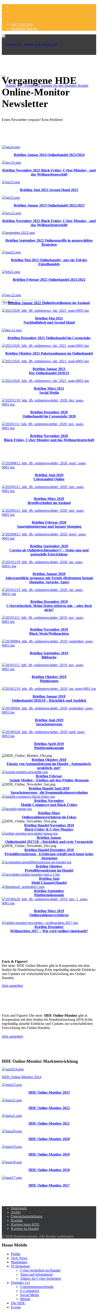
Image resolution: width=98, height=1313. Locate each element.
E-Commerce (29, 175)
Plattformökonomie (49, 895)
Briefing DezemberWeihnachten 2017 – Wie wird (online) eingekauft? (49, 929)
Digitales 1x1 (20, 142)
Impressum (19, 1208)
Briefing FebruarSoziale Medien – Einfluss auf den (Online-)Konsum (49, 778)
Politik (15, 1254)
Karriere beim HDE (25, 1224)
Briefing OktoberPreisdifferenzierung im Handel (49, 868)
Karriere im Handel (25, 1229)
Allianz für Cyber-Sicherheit (49, 167)
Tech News (19, 1258)
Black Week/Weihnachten (49, 633)
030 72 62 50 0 (22, 24)
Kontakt (17, 1220)
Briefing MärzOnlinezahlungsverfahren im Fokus (49, 815)
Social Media (29, 187)
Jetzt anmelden (12, 986)
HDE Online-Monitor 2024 (21, 1077)
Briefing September (49, 891)
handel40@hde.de (24, 29)
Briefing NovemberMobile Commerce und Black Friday (49, 803)
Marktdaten (28, 130)
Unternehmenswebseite (37, 1287)
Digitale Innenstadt (24, 245)
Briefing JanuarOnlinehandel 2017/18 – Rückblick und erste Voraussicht (49, 840)
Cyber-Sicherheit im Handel (49, 159)
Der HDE (18, 265)
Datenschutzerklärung (26, 1216)
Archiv (16, 1212)
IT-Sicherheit (20, 1266)
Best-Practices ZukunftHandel (41, 200)
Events (16, 1307)
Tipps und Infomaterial (45, 163)
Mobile (25, 196)
